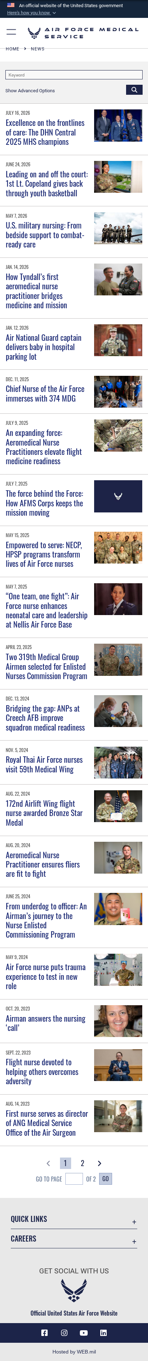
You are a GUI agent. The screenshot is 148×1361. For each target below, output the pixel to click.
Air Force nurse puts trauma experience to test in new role (45, 976)
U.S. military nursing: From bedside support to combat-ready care (45, 234)
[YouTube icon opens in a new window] (83, 1333)
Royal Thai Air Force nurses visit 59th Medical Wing (44, 763)
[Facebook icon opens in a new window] (44, 1333)
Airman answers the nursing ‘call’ (45, 1022)
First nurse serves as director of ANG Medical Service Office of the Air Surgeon (47, 1122)
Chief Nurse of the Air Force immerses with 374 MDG (45, 393)
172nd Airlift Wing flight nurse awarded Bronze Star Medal (44, 812)
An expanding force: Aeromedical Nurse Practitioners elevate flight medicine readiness (44, 446)
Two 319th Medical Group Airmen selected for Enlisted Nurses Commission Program (46, 666)
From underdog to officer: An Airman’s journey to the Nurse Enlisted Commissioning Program (46, 920)
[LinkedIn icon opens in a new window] (103, 1333)
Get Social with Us (74, 1271)
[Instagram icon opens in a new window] (64, 1333)
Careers (23, 1238)
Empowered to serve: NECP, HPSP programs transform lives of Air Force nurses (44, 554)
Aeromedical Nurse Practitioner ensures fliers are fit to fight (43, 864)
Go (105, 1178)
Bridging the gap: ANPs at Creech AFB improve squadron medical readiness (45, 717)
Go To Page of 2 (66, 1179)
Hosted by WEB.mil (74, 1352)
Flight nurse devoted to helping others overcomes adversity (42, 1071)
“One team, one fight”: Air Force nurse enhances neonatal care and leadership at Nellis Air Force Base (47, 610)
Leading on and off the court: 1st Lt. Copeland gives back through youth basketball (47, 183)
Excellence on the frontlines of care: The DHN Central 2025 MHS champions (45, 132)
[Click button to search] (134, 89)
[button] (32, 12)
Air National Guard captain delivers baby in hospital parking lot (44, 346)
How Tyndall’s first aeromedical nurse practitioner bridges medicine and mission (36, 290)
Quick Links (29, 1219)
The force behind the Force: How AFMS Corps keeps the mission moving (44, 502)
